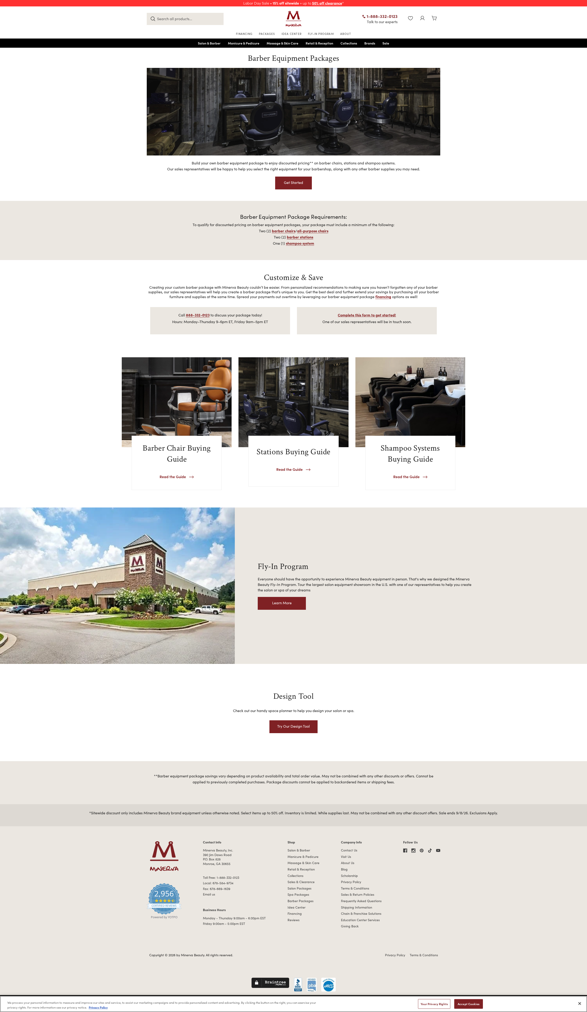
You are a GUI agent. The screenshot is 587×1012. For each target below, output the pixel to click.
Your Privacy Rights (434, 1004)
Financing (295, 913)
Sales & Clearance (301, 882)
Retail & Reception (301, 869)
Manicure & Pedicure (303, 856)
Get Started (293, 182)
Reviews (293, 920)
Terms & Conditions (355, 888)
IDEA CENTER (292, 34)
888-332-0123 (198, 314)
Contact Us (349, 850)
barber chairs (283, 230)
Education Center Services (360, 920)
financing (383, 296)
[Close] (580, 1003)
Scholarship (349, 875)
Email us (209, 894)
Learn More (282, 602)
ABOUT (345, 34)
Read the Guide (173, 476)
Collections (295, 875)
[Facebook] (405, 850)
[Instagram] (413, 850)
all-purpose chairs (312, 230)
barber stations (300, 236)
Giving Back (350, 926)
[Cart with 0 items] (434, 18)
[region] (293, 1004)
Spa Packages (298, 894)
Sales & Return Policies (357, 894)
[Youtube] (438, 850)
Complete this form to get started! (367, 314)
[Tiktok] (430, 850)
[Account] (422, 18)
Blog (344, 869)
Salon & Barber (299, 850)
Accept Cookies (468, 1004)
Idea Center (296, 907)
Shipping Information (356, 907)
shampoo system (300, 243)
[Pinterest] (422, 850)
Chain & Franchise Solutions (361, 913)
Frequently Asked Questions (361, 901)
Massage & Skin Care (303, 863)
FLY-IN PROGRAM (321, 34)
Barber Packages (300, 901)
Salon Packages (299, 888)
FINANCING (244, 34)
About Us (347, 863)
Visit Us (346, 856)
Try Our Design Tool (293, 726)
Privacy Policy (351, 882)
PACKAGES (267, 34)
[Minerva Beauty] (293, 19)
